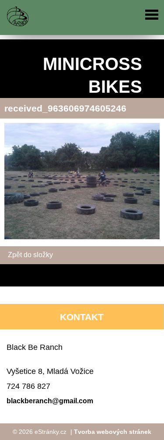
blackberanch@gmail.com (50, 401)
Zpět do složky (30, 254)
